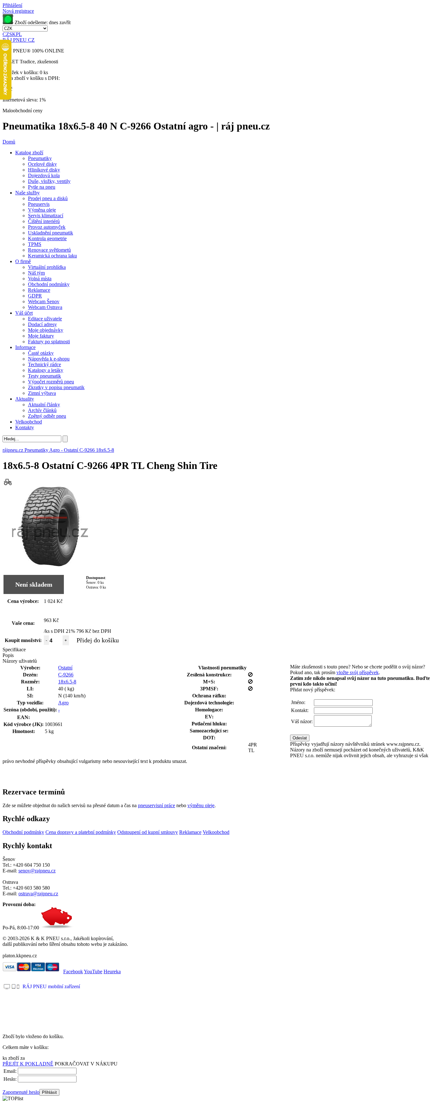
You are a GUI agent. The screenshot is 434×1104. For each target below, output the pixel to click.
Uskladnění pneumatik (50, 232)
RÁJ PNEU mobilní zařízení (51, 986)
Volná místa (39, 278)
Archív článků (42, 410)
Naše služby (27, 192)
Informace (25, 347)
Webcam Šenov (43, 301)
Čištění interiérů (44, 221)
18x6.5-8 (67, 681)
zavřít (65, 22)
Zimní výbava (42, 393)
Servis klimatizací (45, 215)
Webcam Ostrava (45, 307)
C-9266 (65, 674)
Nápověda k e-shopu (49, 358)
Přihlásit (49, 1092)
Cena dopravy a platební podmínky (80, 832)
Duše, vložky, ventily (49, 181)
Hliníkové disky (44, 169)
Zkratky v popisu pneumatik (56, 387)
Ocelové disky (42, 164)
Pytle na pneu (41, 187)
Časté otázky (41, 353)
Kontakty (24, 427)
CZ (6, 34)
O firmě (23, 261)
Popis (8, 655)
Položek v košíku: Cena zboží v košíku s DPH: (31, 75)
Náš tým (36, 273)
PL (19, 34)
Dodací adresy (42, 324)
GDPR (35, 295)
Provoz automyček (46, 227)
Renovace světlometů (49, 250)
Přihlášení (12, 5)
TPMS (34, 244)
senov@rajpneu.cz (37, 870)
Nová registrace (18, 11)
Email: (10, 1071)
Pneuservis (39, 204)
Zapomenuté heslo (21, 1092)
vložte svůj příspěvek (357, 672)
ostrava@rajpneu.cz (38, 893)
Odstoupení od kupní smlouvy (147, 832)
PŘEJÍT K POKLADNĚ (28, 1063)
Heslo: (10, 1079)
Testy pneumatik (44, 376)
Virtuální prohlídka (47, 267)
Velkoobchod (28, 421)
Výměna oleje (42, 210)
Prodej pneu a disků (48, 198)
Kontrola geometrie (47, 238)
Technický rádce (44, 364)
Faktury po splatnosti (49, 341)
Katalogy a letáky (45, 370)
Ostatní (65, 667)
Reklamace (39, 290)
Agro (63, 702)
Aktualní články (44, 404)
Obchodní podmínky (49, 284)
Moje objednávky (45, 330)
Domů (9, 141)
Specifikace (14, 649)
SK (12, 34)
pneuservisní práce (156, 805)
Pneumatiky (40, 158)
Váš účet (24, 313)
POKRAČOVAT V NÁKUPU (86, 1063)
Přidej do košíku (98, 640)
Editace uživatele (45, 318)
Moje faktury (41, 336)
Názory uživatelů (20, 661)
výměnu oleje (200, 805)
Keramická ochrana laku (52, 255)
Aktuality (24, 399)
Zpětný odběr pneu (47, 416)
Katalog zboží (29, 152)
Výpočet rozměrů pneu (51, 381)
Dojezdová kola (44, 175)
